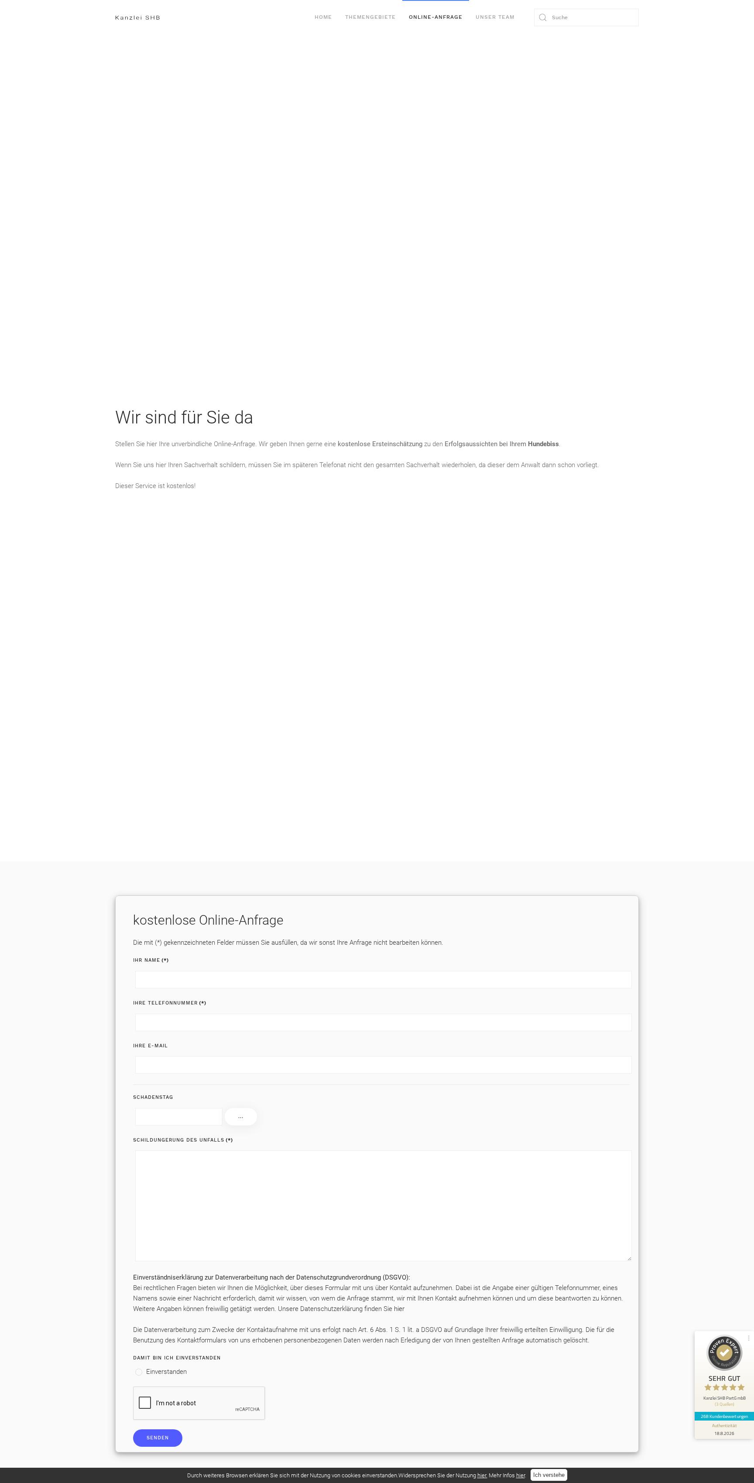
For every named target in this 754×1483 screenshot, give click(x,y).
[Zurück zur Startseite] (137, 17)
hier (399, 1309)
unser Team (495, 17)
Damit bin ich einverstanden (177, 1358)
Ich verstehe (549, 1475)
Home (323, 17)
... (240, 1116)
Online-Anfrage (436, 17)
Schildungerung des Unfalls (183, 1140)
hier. (482, 1475)
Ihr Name (151, 960)
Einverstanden (165, 1372)
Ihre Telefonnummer (169, 1003)
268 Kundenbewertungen (724, 1416)
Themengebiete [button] (370, 17)
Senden (158, 1438)
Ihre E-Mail (150, 1046)
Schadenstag (153, 1097)
